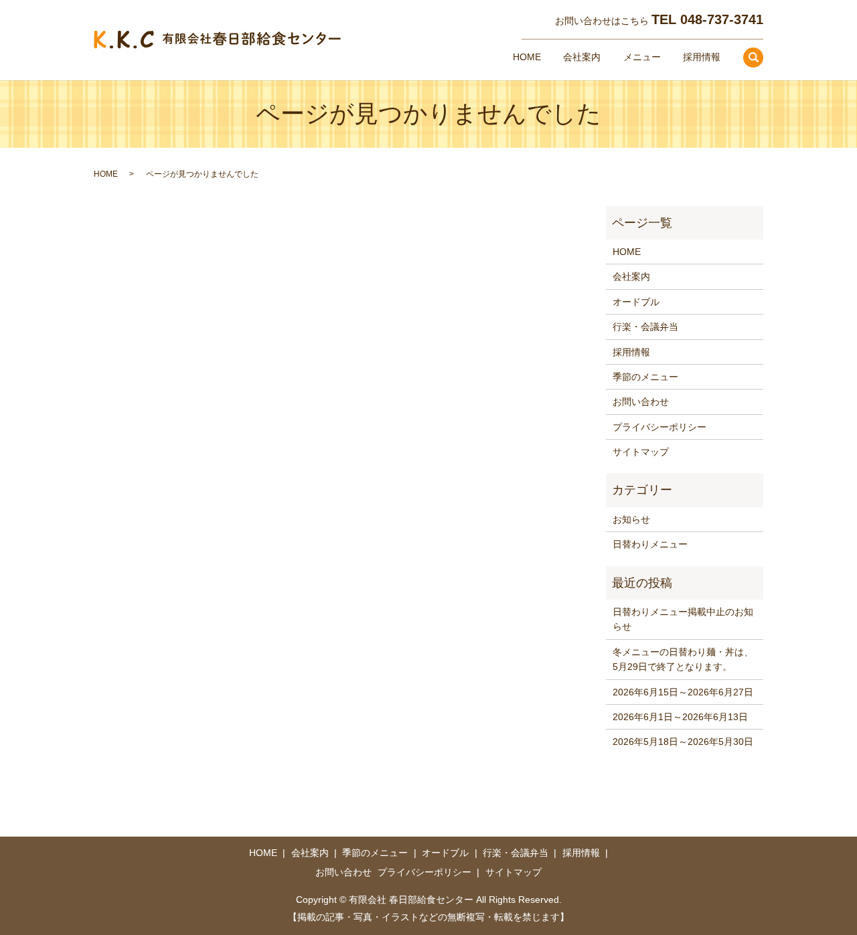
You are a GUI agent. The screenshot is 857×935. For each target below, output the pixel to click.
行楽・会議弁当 (645, 326)
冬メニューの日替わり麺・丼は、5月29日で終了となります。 (683, 659)
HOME (527, 57)
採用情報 (701, 57)
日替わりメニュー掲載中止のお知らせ (683, 619)
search (753, 58)
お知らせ (631, 519)
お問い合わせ (641, 401)
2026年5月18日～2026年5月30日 (683, 741)
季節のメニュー (645, 376)
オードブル (636, 301)
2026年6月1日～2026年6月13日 (680, 716)
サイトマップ (641, 451)
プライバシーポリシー (659, 427)
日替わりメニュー (650, 544)
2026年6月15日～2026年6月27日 (683, 692)
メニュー (642, 57)
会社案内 (582, 57)
